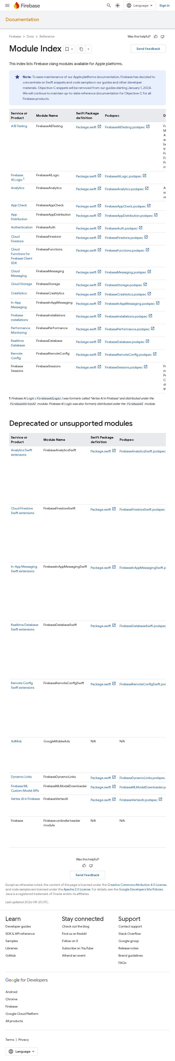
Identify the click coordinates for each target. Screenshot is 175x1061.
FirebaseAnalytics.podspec (124, 189)
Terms (9, 1039)
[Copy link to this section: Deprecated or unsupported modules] (137, 424)
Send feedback (148, 49)
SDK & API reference (20, 934)
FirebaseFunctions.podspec (124, 250)
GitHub (10, 955)
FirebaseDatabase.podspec (124, 342)
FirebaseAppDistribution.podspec (129, 216)
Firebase (15, 36)
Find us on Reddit (74, 934)
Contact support (130, 926)
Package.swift (86, 127)
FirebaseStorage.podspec (123, 285)
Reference (47, 36)
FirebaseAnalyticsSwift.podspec (143, 451)
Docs (30, 36)
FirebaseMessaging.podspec (125, 272)
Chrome (11, 999)
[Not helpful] (162, 36)
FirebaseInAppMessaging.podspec (130, 304)
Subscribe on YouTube (77, 948)
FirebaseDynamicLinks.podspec (142, 778)
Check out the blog (75, 926)
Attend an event (73, 955)
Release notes (128, 948)
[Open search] (109, 5)
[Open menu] (7, 5)
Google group (128, 941)
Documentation (22, 20)
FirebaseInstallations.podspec (126, 316)
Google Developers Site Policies (141, 889)
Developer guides (18, 926)
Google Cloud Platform (22, 1014)
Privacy (23, 1039)
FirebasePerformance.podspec (127, 329)
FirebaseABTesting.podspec (125, 127)
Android (11, 992)
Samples (11, 941)
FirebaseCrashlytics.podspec (125, 294)
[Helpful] (155, 36)
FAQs (122, 963)
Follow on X (70, 941)
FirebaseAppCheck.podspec (125, 206)
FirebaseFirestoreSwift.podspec (142, 509)
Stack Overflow (129, 934)
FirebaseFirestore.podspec (124, 238)
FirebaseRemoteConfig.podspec (128, 355)
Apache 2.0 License (77, 889)
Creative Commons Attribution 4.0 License (137, 885)
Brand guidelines (130, 955)
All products (14, 1021)
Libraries (11, 948)
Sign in (165, 5)
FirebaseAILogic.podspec (123, 176)
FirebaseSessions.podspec (124, 367)
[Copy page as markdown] (81, 49)
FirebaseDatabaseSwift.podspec (143, 626)
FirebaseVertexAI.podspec (138, 800)
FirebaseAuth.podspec (121, 228)
